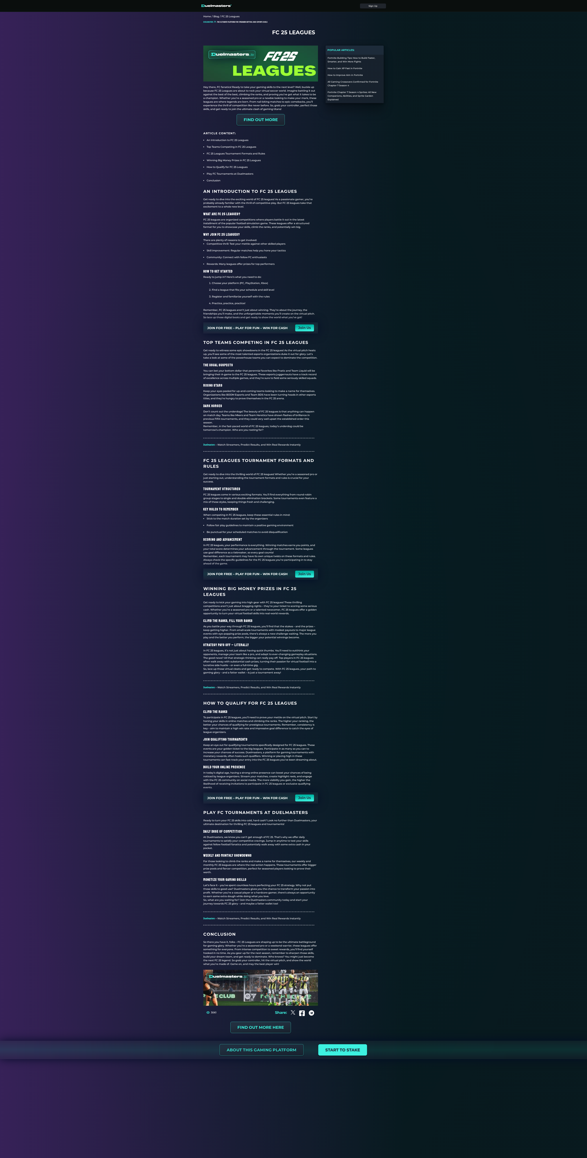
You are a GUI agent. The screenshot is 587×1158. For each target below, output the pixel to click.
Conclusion (213, 180)
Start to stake (342, 1049)
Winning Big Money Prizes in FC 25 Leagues (234, 160)
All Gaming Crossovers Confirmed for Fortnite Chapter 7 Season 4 (353, 83)
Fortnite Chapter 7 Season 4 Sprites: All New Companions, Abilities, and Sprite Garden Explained (352, 96)
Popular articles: (340, 50)
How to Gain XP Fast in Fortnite (345, 68)
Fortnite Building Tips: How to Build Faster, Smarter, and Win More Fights (351, 60)
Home (207, 16)
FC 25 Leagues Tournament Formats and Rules (236, 153)
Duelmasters (209, 444)
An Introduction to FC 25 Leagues (227, 140)
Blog (216, 16)
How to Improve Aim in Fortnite (345, 75)
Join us (304, 328)
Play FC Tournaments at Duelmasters (230, 173)
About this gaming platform (261, 1049)
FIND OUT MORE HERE (260, 1027)
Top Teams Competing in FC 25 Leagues (231, 146)
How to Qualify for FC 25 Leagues (227, 167)
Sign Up (373, 6)
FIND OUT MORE (261, 119)
